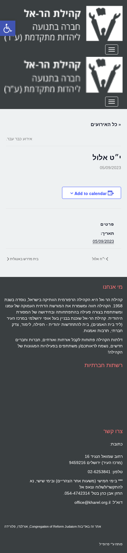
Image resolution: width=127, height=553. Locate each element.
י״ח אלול (99, 258)
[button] (7, 28)
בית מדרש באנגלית (23, 258)
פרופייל (104, 544)
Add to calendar (90, 193)
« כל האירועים (106, 124)
